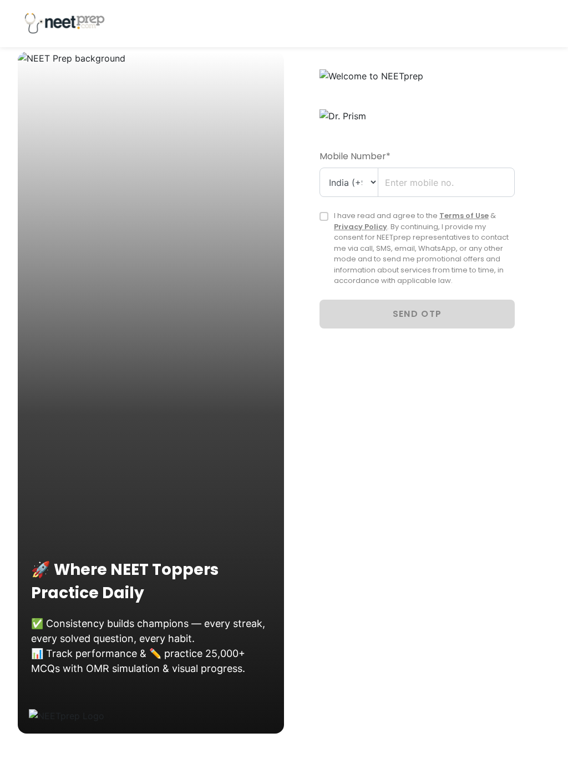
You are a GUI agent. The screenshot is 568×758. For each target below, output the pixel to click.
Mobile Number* (355, 156)
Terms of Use (464, 215)
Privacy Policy (360, 226)
